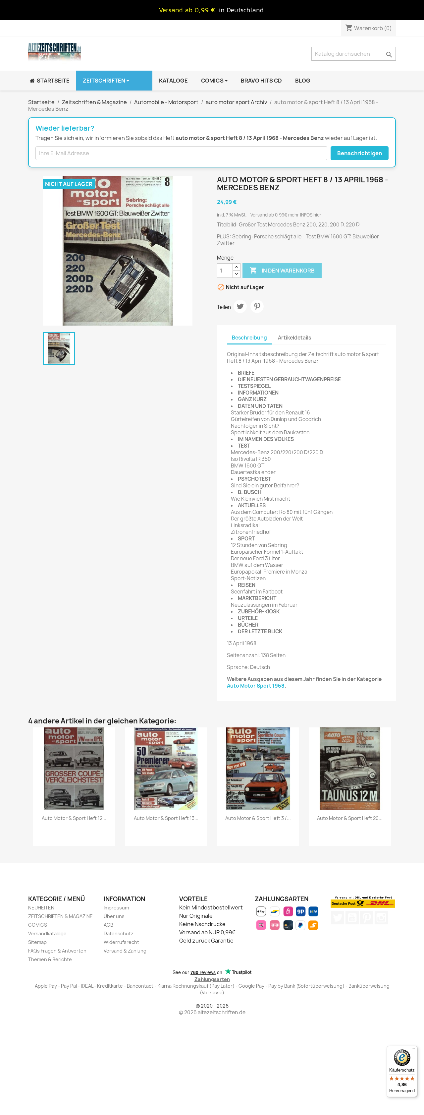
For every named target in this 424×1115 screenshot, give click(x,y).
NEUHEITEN (41, 907)
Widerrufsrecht (121, 942)
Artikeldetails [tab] (294, 337)
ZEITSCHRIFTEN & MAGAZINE (60, 916)
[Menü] (413, 1050)
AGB (108, 925)
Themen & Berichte (50, 959)
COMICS (37, 925)
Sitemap (37, 942)
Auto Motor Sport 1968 (256, 685)
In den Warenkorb (282, 270)
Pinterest (257, 306)
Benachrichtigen (359, 153)
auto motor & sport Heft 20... (350, 818)
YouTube (352, 917)
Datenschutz (118, 933)
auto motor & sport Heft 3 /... (258, 818)
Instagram (381, 917)
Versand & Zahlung (125, 951)
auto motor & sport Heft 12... (74, 818)
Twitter (337, 917)
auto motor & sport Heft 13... (166, 818)
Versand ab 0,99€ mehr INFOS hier (286, 215)
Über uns (114, 916)
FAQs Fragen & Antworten (57, 951)
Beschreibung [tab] (249, 337)
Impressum (116, 907)
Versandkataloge (47, 933)
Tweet (240, 306)
